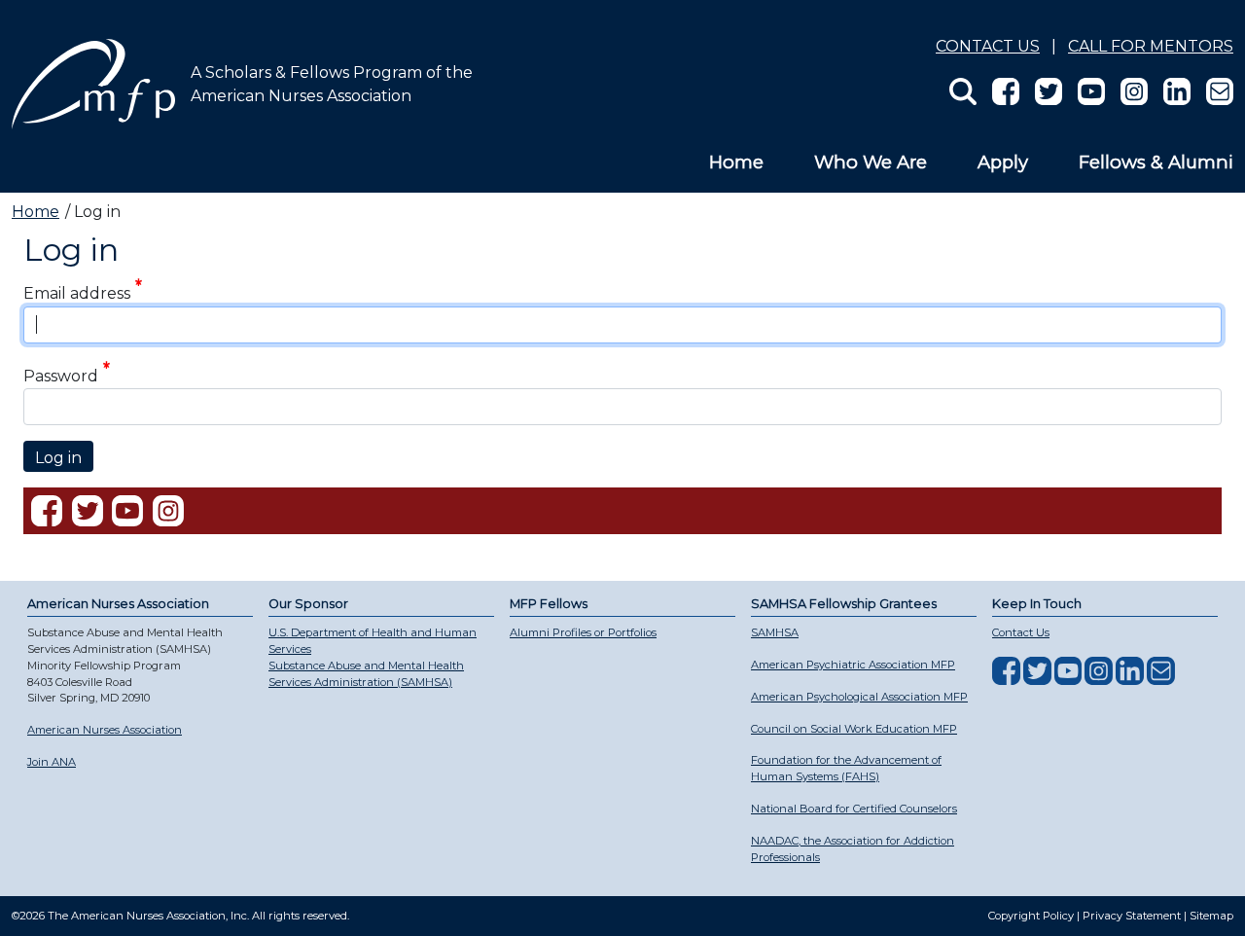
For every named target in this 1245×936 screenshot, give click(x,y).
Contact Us (988, 46)
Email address (76, 294)
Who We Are (870, 162)
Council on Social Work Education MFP (854, 729)
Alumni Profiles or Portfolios (583, 632)
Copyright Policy (1031, 915)
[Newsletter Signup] (1212, 90)
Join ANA (51, 762)
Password (60, 376)
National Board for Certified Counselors (854, 808)
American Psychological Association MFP (859, 696)
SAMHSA (775, 632)
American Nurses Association (104, 730)
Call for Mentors (1150, 46)
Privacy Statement (1132, 915)
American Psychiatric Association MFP (853, 664)
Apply (1003, 162)
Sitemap (1211, 915)
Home (736, 162)
